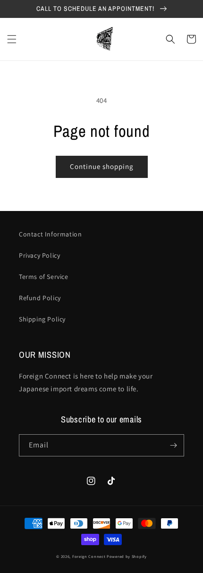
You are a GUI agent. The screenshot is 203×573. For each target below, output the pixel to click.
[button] (11, 39)
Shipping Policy (42, 319)
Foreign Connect (89, 556)
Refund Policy (40, 298)
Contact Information (50, 234)
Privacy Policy (39, 255)
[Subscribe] (173, 445)
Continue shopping (102, 166)
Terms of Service (43, 276)
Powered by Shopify (127, 556)
